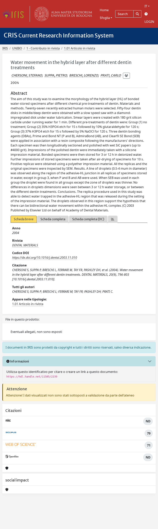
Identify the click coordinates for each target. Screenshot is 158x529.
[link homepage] (14, 14)
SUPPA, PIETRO (55, 75)
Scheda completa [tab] (52, 219)
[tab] (113, 219)
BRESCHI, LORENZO (83, 75)
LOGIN (149, 22)
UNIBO (17, 48)
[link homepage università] (62, 14)
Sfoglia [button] (105, 18)
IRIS (5, 48)
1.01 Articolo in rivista (79, 48)
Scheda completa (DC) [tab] (88, 219)
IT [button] (146, 6)
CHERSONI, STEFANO (26, 75)
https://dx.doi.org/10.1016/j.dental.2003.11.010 (44, 257)
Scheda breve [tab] (24, 219)
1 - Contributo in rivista (43, 48)
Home (104, 10)
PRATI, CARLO (110, 75)
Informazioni (19, 361)
